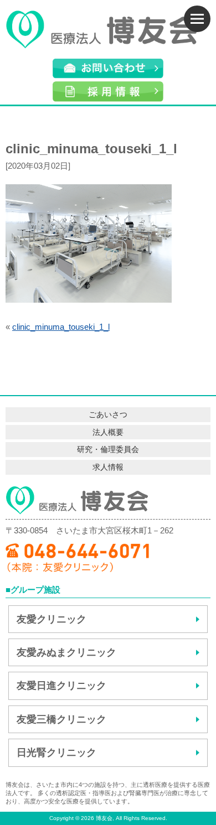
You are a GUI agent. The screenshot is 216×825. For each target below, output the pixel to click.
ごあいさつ (108, 414)
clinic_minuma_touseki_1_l (61, 326)
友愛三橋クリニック (61, 719)
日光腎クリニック (56, 752)
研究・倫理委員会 (108, 449)
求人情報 (108, 467)
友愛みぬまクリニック (66, 652)
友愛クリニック (51, 619)
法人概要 (108, 432)
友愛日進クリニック (61, 685)
